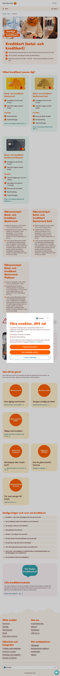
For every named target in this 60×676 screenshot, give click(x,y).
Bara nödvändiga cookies (30, 352)
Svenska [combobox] (41, 318)
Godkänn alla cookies (30, 347)
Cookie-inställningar (30, 358)
